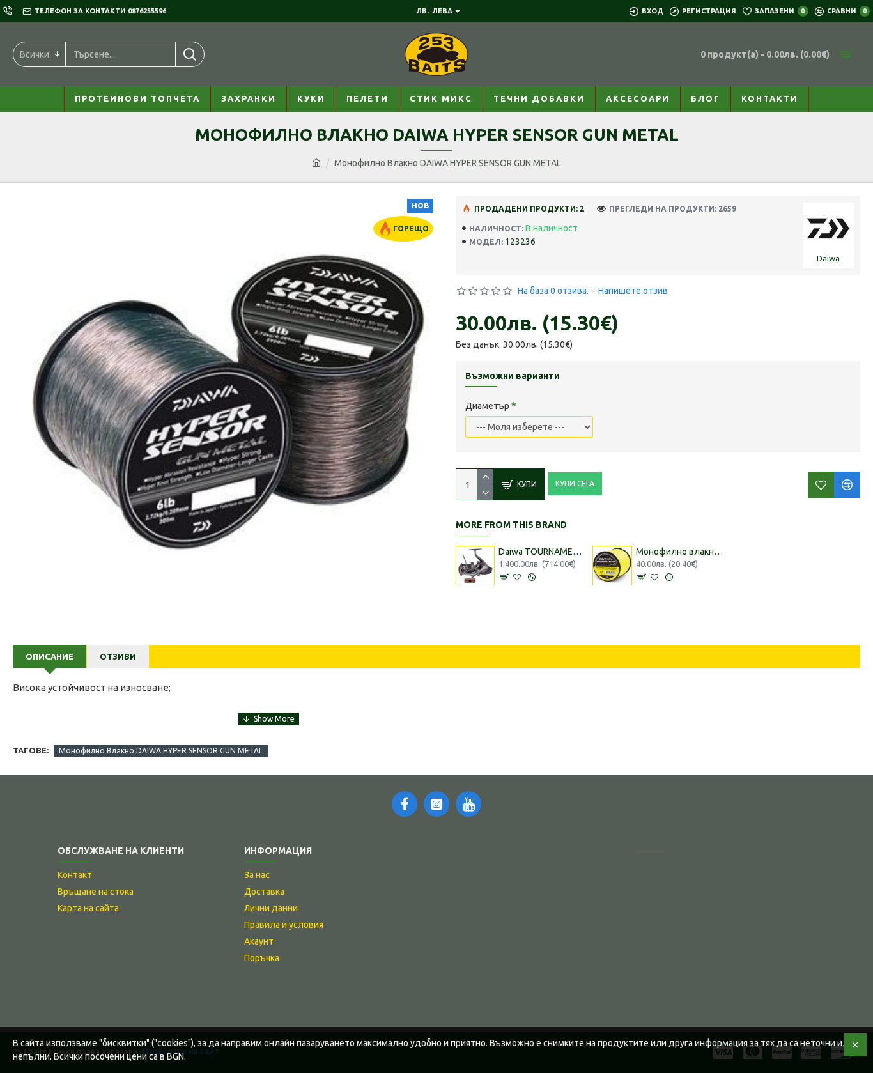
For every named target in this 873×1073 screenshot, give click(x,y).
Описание (49, 656)
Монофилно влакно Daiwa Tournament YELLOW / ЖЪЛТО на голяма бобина (679, 551)
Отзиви (118, 656)
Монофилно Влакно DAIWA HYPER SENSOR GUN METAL (161, 750)
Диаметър (487, 406)
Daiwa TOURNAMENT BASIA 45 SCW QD (542, 551)
